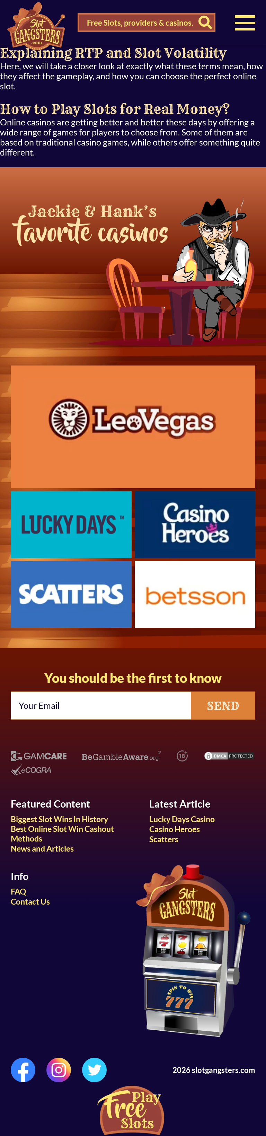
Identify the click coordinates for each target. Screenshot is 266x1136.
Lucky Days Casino (182, 819)
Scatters (163, 839)
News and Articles (42, 848)
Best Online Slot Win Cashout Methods (62, 833)
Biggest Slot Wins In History (59, 819)
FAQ (18, 891)
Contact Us (30, 901)
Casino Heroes (174, 829)
